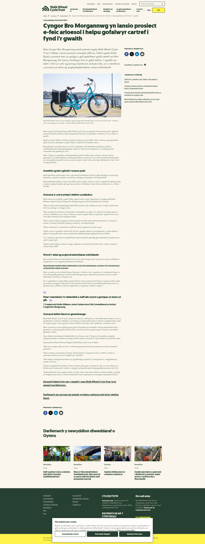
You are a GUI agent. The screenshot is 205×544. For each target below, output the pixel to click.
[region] (102, 531)
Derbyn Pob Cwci (134, 534)
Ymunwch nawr (107, 500)
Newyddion (64, 16)
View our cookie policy (126, 530)
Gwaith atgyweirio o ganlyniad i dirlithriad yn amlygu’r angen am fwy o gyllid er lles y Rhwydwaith (148, 475)
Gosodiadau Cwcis (70, 534)
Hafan (45, 16)
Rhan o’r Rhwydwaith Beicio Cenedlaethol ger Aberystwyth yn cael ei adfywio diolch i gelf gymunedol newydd (87, 475)
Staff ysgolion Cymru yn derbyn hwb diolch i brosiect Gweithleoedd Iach (56, 474)
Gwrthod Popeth (102, 534)
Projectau (107, 464)
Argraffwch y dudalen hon (133, 65)
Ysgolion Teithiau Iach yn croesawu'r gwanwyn (114, 473)
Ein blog (54, 16)
